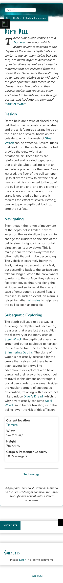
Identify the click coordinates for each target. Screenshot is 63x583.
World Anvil (37, 576)
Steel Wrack (13, 339)
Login (22, 560)
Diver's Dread (33, 396)
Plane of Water (15, 104)
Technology (32, 474)
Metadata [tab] (10, 525)
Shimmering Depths (19, 352)
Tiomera (12, 425)
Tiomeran (19, 42)
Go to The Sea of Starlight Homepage (26, 18)
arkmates (34, 300)
